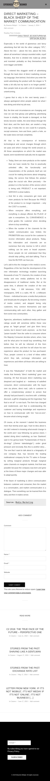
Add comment (8, 28)
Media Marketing (24, 502)
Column (23, 25)
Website (7, 572)
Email (6, 563)
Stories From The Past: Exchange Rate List (25, 669)
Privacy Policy (13, 751)
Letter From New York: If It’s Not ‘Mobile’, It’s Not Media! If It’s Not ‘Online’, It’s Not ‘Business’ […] (25, 693)
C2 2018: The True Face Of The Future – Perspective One (25, 631)
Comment (7, 525)
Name (6, 554)
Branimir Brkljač (11, 25)
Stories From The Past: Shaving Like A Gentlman (25, 650)
